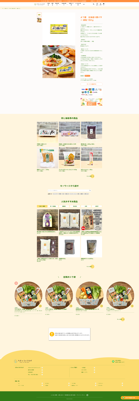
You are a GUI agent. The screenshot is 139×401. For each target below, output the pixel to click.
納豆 (78, 193)
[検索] (94, 4)
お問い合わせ (99, 1)
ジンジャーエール (73, 193)
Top (2, 8)
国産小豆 (67, 193)
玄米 (63, 193)
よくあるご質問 (54, 395)
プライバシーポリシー (80, 395)
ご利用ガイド (93, 1)
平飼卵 (60, 193)
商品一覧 (6, 8)
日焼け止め (86, 193)
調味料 (82, 193)
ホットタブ (55, 193)
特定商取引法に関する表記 (70, 395)
